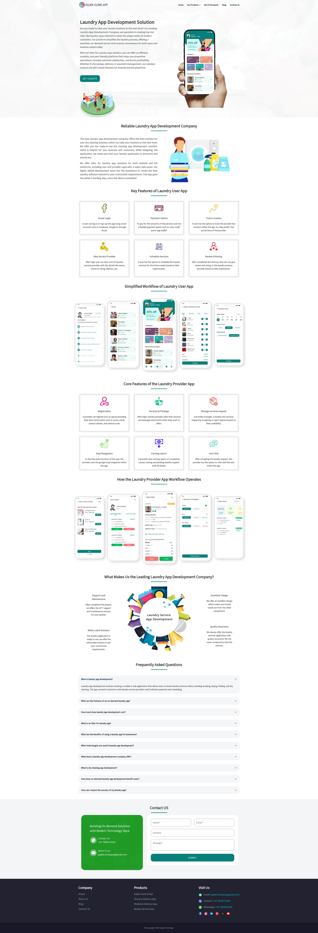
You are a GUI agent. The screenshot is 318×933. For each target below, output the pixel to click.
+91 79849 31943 (221, 900)
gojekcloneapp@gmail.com (225, 894)
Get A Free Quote (211, 5)
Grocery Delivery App (145, 898)
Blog (224, 5)
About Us (83, 898)
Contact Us (234, 5)
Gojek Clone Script (143, 893)
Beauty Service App (144, 908)
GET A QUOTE (90, 78)
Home (180, 5)
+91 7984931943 (224, 906)
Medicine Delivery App (145, 903)
